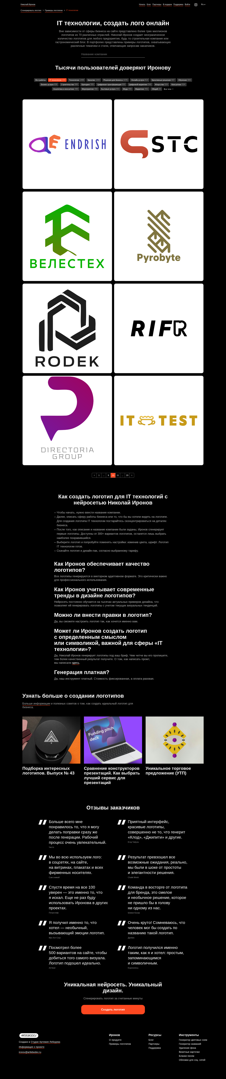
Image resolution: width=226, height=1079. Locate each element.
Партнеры (154, 1044)
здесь (75, 662)
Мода (125, 89)
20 (127, 475)
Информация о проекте (31, 1047)
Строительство (67, 85)
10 (113, 475)
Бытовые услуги (108, 89)
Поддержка (155, 1048)
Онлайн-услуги (137, 80)
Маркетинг (139, 89)
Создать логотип (113, 1009)
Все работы (40, 80)
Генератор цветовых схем (193, 1040)
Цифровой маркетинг (138, 85)
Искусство (159, 85)
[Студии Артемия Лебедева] (39, 1035)
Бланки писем (186, 1056)
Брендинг (86, 85)
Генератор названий (190, 1044)
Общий (155, 89)
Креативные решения (161, 80)
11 (118, 475)
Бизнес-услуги (47, 85)
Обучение (182, 80)
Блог (151, 1040)
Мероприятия (88, 89)
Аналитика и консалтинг (63, 89)
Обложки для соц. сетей (192, 1060)
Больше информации (36, 703)
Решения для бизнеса (113, 80)
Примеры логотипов (120, 1044)
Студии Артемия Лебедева (45, 1042)
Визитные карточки (189, 1052)
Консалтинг (176, 85)
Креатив (91, 80)
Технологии (74, 80)
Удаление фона (187, 1048)
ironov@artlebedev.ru (30, 1052)
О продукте (115, 1040)
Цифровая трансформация (109, 85)
